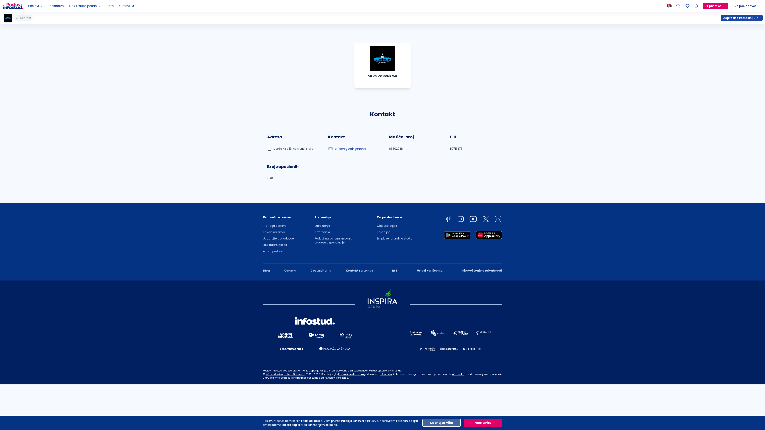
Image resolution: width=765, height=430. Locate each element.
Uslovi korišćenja (429, 271)
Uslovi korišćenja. (338, 377)
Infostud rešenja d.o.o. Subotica (285, 374)
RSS (394, 271)
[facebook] (448, 219)
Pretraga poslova (274, 226)
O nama (290, 271)
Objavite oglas (387, 226)
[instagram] (461, 219)
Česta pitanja (321, 271)
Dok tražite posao (275, 245)
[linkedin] (498, 219)
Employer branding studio (394, 238)
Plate (110, 6)
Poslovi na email (274, 232)
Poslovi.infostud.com (351, 374)
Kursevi (124, 6)
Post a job (383, 232)
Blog (266, 271)
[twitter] (486, 219)
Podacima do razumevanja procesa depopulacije (333, 240)
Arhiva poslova (273, 251)
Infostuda (386, 374)
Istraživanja (322, 232)
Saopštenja (322, 226)
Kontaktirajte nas (359, 271)
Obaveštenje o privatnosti (482, 271)
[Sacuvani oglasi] (687, 6)
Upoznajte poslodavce (278, 238)
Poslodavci (56, 6)
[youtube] (473, 219)
